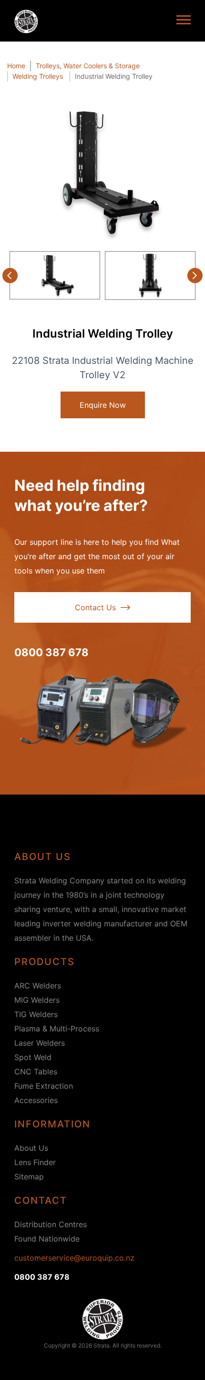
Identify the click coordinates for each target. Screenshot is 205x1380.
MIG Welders (37, 1000)
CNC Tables (35, 1071)
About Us (31, 1148)
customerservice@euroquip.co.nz (74, 1258)
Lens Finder (35, 1162)
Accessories (36, 1100)
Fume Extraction (43, 1086)
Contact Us (95, 607)
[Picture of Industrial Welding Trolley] (102, 172)
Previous (10, 275)
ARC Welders (37, 985)
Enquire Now (103, 405)
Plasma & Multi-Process (56, 1028)
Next (195, 275)
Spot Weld (32, 1057)
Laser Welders (39, 1043)
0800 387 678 (51, 652)
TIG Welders (36, 1014)
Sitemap (29, 1176)
